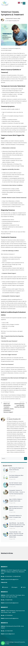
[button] (24, 3)
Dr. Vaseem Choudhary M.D (13, 20)
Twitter (24, 587)
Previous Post (9, 407)
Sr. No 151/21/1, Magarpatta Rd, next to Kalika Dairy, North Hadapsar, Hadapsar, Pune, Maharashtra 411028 (13, 572)
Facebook (5, 587)
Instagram (15, 587)
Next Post (19, 405)
